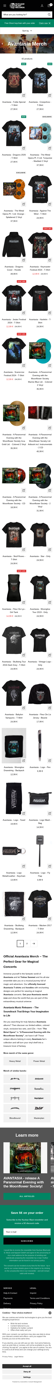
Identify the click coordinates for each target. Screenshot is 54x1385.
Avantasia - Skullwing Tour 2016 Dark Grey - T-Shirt (14, 663)
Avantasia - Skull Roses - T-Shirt (14, 558)
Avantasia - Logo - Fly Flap (40, 874)
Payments (8, 1298)
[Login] (42, 5)
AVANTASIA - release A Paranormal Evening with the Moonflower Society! (23, 1182)
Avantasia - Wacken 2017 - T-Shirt (40, 927)
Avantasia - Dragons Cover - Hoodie (14, 268)
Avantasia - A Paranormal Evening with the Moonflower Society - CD (13, 500)
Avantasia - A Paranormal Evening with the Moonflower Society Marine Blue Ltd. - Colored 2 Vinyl (40, 378)
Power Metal (39, 1061)
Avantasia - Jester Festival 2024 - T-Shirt (14, 321)
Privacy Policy (36, 1303)
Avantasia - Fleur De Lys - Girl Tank (14, 610)
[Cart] (49, 5)
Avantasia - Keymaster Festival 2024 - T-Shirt (40, 268)
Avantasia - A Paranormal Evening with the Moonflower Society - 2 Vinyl (40, 502)
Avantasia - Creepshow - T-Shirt (40, 103)
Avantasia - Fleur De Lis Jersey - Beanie (40, 716)
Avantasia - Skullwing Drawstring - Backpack (14, 927)
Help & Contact (10, 1293)
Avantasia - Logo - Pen (40, 767)
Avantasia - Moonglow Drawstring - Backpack (14, 769)
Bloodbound (15, 1118)
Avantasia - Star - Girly (40, 556)
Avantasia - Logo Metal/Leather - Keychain (13, 874)
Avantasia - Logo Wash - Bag (40, 821)
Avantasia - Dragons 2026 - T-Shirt (14, 156)
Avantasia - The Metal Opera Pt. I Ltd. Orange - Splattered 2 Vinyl (14, 214)
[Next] (33, 943)
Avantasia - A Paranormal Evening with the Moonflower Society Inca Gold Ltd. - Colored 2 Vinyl (14, 439)
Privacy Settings (37, 1308)
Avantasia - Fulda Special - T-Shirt (13, 103)
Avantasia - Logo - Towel (14, 820)
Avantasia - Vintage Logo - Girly (40, 663)
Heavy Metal (15, 1061)
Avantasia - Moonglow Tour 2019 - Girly (40, 610)
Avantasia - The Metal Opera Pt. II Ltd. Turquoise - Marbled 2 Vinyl (40, 158)
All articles (27, 1196)
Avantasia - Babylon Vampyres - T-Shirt (14, 716)
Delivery (7, 1303)
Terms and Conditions (40, 1298)
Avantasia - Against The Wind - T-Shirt (40, 212)
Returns (7, 1308)
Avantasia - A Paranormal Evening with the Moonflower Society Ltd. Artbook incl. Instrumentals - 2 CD (40, 441)
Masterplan (39, 1118)
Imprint (33, 1293)
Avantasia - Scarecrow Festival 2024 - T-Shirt (14, 373)
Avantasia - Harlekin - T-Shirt (40, 321)
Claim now (43, 23)
